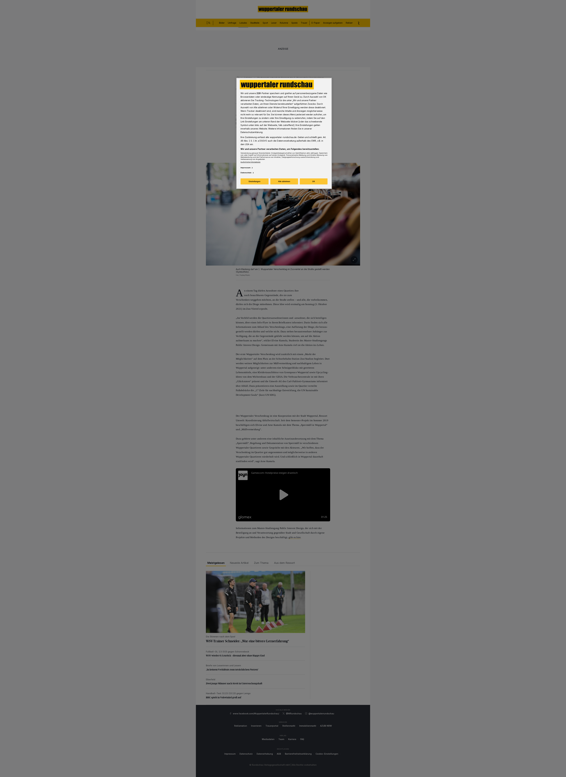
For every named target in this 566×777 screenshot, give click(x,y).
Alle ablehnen (284, 181)
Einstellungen (254, 181)
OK (313, 181)
